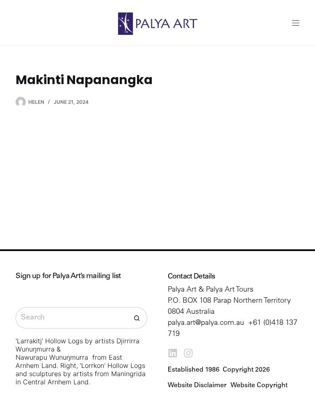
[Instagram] (188, 353)
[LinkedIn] (173, 353)
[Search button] (136, 318)
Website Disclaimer (197, 385)
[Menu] (295, 23)
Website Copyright (259, 385)
